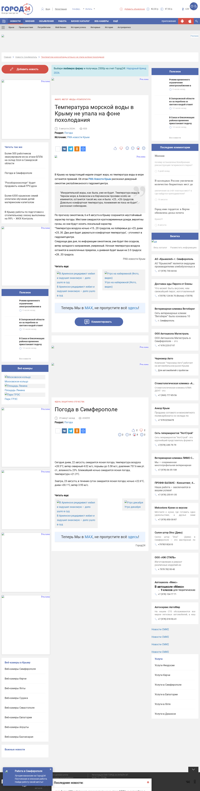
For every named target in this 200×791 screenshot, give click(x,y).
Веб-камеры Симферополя (20, 668)
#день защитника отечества (69, 402)
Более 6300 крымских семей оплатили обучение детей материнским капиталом (21, 199)
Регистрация (61, 9)
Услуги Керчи (162, 675)
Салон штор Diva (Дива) (169, 532)
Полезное (25, 292)
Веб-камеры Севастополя (20, 707)
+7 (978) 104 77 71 (167, 594)
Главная (7, 57)
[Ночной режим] (196, 6)
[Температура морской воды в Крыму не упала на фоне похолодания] (83, 148)
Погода (68, 132)
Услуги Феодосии (165, 665)
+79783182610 (165, 544)
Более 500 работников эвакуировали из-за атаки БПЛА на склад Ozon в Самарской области (24, 158)
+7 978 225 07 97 (166, 345)
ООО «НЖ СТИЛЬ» (165, 557)
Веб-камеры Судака (16, 698)
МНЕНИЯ (29, 21)
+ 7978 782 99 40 (166, 569)
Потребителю (44, 27)
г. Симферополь (166, 320)
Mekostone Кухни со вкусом (171, 507)
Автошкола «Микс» (166, 582)
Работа (62, 21)
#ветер (65, 99)
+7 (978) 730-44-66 (167, 271)
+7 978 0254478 (166, 420)
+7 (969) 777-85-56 (167, 395)
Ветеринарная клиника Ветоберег (175, 308)
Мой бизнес (60, 27)
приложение (169, 21)
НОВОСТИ (15, 21)
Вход (48, 9)
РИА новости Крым (78, 137)
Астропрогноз (124, 27)
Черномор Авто (164, 358)
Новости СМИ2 (160, 629)
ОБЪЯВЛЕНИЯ (46, 21)
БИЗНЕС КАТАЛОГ (80, 21)
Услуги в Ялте (162, 704)
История (109, 27)
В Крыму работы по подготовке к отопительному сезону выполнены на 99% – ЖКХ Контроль (25, 215)
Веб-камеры (102, 21)
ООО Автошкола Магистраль (172, 333)
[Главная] (4, 21)
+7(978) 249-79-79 (167, 445)
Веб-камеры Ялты (15, 688)
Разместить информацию (183, 247)
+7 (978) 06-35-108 (167, 470)
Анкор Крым (162, 408)
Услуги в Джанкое (165, 713)
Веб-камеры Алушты (17, 727)
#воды (72, 99)
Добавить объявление (134, 9)
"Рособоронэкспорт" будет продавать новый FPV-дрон (21, 184)
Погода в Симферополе (18, 173)
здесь (133, 308)
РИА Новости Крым (100, 178)
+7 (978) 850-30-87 (167, 519)
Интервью (95, 27)
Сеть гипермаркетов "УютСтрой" (174, 433)
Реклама (194, 36)
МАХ (89, 308)
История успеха (78, 27)
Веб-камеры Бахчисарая (19, 736)
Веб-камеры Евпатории (18, 717)
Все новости (25, 358)
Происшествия (26, 27)
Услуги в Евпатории (166, 694)
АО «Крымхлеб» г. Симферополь (174, 259)
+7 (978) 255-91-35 (167, 494)
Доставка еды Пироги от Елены (173, 283)
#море (58, 99)
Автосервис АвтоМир (167, 607)
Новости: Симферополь (26, 57)
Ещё (115, 21)
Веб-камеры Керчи (15, 678)
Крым (11, 27)
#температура (83, 99)
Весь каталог (160, 247)
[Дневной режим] (192, 6)
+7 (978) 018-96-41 (167, 619)
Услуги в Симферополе (168, 684)
